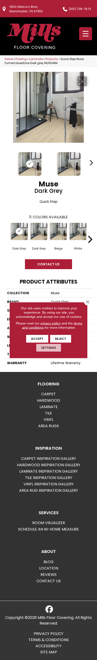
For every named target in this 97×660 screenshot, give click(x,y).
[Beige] (58, 231)
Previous (7, 161)
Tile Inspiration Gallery (48, 477)
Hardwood (48, 400)
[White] (78, 231)
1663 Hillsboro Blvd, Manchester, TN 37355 (26, 8)
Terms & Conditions (48, 640)
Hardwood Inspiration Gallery (48, 465)
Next (90, 161)
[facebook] (49, 609)
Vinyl (48, 419)
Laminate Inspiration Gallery (48, 471)
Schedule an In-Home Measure (48, 529)
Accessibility (48, 646)
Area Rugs (48, 426)
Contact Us (48, 264)
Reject (60, 338)
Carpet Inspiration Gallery (48, 458)
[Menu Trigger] (85, 33)
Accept (37, 338)
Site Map (48, 652)
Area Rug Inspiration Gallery (48, 490)
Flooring (21, 59)
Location (48, 568)
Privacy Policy (48, 634)
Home (9, 59)
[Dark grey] (19, 231)
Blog (49, 562)
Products (51, 59)
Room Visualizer (48, 523)
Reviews (48, 574)
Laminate (36, 59)
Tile (48, 413)
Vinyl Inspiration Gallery (49, 484)
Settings (48, 347)
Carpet (48, 394)
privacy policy (50, 323)
